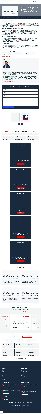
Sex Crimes (17, 136)
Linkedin (9, 81)
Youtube (24, 402)
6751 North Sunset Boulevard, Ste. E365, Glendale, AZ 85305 (20, 258)
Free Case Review (20, 188)
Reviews (3, 376)
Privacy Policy (14, 405)
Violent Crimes (5, 139)
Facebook (15, 402)
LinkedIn (27, 402)
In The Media (4, 374)
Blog (2, 375)
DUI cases (17, 41)
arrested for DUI (15, 30)
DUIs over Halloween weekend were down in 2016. (20, 24)
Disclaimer (18, 405)
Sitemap (28, 405)
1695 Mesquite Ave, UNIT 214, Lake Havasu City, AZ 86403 (20, 234)
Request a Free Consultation (6, 56)
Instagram (20, 402)
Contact (3, 379)
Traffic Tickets (31, 139)
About (3, 371)
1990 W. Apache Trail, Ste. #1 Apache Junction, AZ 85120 (20, 185)
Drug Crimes (5, 136)
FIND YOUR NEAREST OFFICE (21, 358)
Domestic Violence (24, 371)
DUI (21, 370)
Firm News (6, 17)
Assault (29, 136)
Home (3, 17)
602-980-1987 (6, 385)
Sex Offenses (23, 374)
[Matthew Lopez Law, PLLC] (7, 2)
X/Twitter (31, 402)
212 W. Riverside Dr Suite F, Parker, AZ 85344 (20, 209)
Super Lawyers (5, 81)
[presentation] (19, 124)
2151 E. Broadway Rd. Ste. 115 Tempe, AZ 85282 (20, 161)
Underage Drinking (18, 139)
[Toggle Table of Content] (10, 21)
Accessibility (24, 405)
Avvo (12, 81)
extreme (13, 45)
